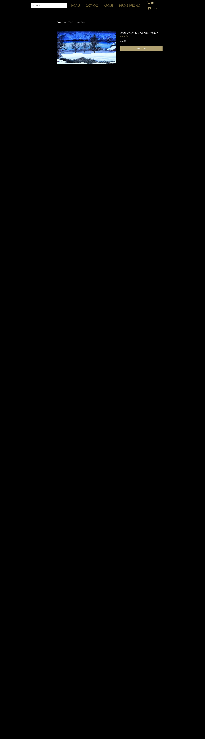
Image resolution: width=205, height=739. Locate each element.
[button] (150, 3)
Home (59, 22)
